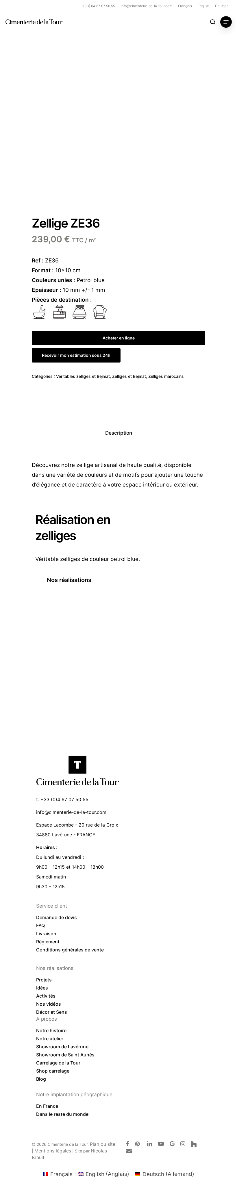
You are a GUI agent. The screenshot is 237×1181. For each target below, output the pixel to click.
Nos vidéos (48, 1004)
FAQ (40, 925)
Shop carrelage (52, 1071)
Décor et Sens (51, 1012)
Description (118, 433)
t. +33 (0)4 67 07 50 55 (62, 799)
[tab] (118, 433)
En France (47, 1106)
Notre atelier (49, 1038)
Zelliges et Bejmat (129, 376)
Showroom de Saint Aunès (65, 1055)
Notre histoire (51, 1030)
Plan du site (102, 1144)
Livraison (46, 933)
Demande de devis (56, 917)
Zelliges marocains (166, 376)
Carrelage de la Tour (58, 1063)
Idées (42, 988)
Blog (41, 1079)
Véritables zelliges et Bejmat (83, 376)
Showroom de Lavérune (62, 1046)
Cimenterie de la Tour (33, 21)
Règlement (48, 942)
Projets (44, 980)
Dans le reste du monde (62, 1114)
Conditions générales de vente (70, 950)
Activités (45, 996)
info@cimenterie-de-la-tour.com (71, 812)
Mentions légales (52, 1151)
